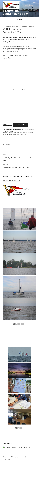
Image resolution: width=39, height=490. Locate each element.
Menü (20, 19)
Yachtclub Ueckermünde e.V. (15, 12)
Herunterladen (20, 125)
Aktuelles (9, 144)
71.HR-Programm (7, 125)
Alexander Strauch (26, 26)
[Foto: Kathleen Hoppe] (19, 219)
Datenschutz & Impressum (11, 457)
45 (22, 324)
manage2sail (7, 58)
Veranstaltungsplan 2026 (11, 180)
